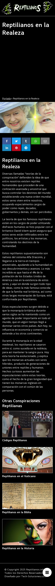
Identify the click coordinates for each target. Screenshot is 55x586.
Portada (6, 98)
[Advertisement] (27, 67)
